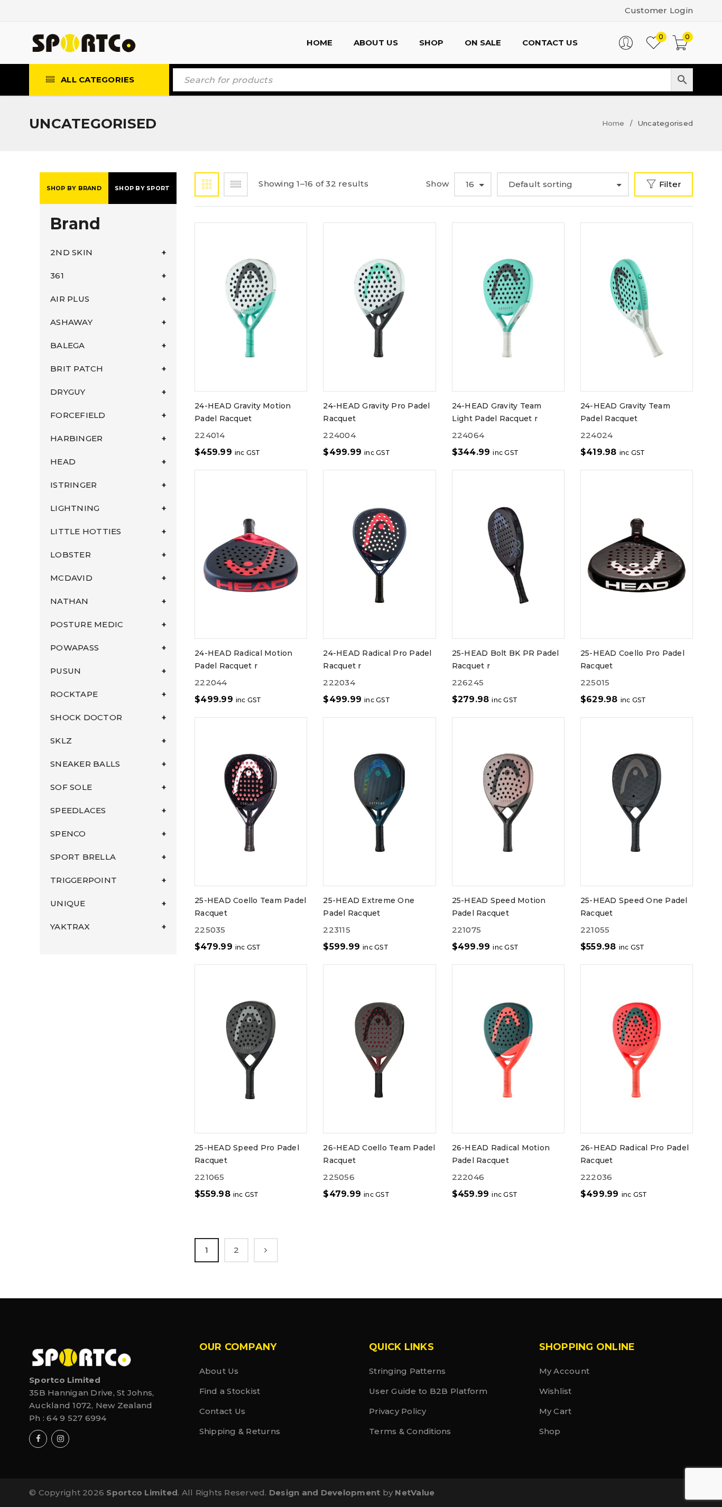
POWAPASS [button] (74, 648)
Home (613, 123)
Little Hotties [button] (86, 531)
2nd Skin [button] (71, 252)
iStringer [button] (73, 485)
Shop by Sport (142, 188)
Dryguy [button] (68, 392)
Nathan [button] (69, 601)
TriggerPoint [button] (83, 880)
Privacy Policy (398, 1411)
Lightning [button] (74, 508)
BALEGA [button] (67, 345)
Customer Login (659, 10)
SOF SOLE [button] (71, 787)
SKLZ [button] (61, 741)
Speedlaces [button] (78, 810)
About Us (219, 1371)
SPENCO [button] (68, 834)
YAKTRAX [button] (70, 927)
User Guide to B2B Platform (428, 1391)
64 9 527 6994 (76, 1418)
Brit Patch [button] (77, 369)
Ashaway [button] (71, 322)
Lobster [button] (70, 555)
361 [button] (57, 276)
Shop (550, 1431)
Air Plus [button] (69, 299)
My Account (564, 1371)
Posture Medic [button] (86, 624)
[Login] (625, 47)
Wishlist (555, 1391)
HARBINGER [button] (76, 438)
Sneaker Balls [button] (85, 764)
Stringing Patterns (407, 1371)
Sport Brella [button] (83, 857)
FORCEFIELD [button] (78, 415)
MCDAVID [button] (71, 578)
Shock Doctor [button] (86, 717)
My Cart (555, 1411)
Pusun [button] (65, 671)
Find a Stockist (230, 1391)
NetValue (414, 1492)
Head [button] (63, 462)
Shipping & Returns (240, 1431)
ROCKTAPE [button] (74, 694)
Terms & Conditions (410, 1431)
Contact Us (222, 1411)
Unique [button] (68, 903)
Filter (670, 184)
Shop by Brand (74, 188)
